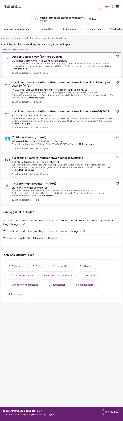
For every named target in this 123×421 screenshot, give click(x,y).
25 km (92, 19)
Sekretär (90, 275)
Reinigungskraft (86, 284)
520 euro (87, 266)
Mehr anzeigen (19, 68)
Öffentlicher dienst (22, 275)
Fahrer (39, 266)
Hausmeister (58, 284)
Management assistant (25, 284)
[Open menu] (117, 6)
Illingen (17, 38)
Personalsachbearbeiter (59, 275)
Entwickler (17, 266)
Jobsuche (6, 38)
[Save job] (117, 56)
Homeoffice (63, 266)
